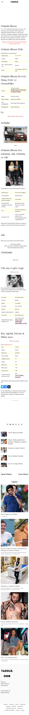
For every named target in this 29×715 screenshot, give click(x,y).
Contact (7, 683)
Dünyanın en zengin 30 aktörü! (16, 448)
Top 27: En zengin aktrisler (15, 464)
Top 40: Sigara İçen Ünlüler (15, 432)
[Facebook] (7, 424)
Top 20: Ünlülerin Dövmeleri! (19, 376)
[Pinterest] (16, 424)
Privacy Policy (4, 685)
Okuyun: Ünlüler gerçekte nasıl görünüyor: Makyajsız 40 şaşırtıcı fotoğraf (17, 442)
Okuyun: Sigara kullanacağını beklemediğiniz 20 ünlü (21, 321)
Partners (3, 682)
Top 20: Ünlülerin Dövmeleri (15, 456)
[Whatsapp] (19, 424)
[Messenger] (10, 424)
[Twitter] (13, 424)
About (2, 683)
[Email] (22, 424)
